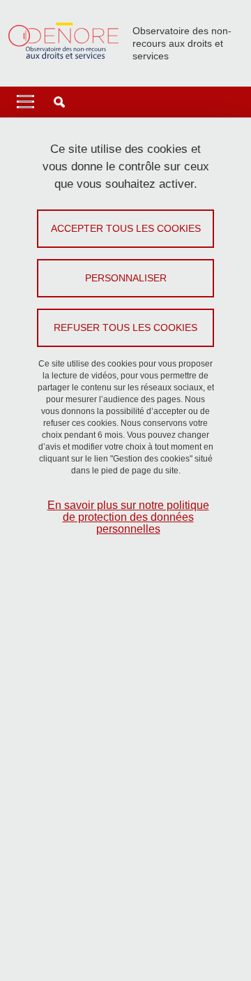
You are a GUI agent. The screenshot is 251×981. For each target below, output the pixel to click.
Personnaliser (126, 277)
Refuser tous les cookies (125, 327)
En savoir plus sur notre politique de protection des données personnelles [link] (128, 517)
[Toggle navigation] (25, 102)
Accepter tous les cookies (126, 228)
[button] (59, 102)
